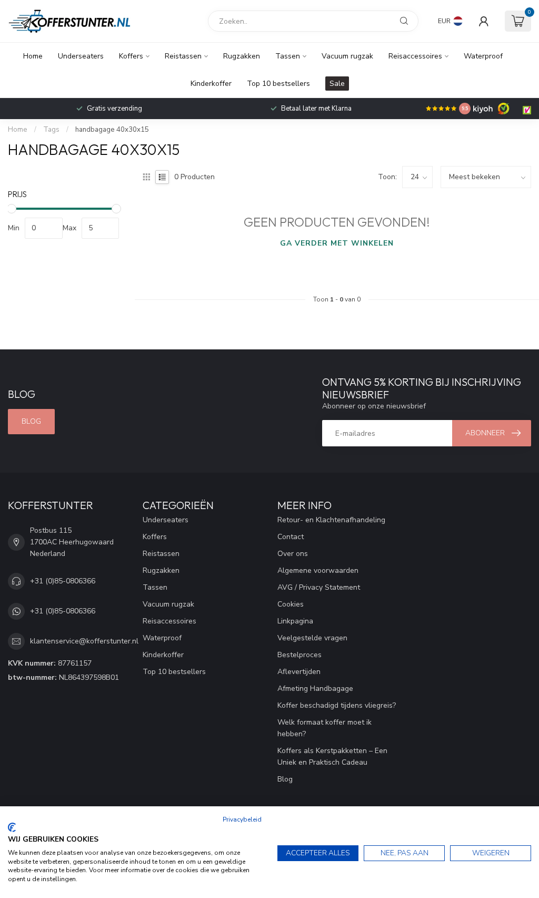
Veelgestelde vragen (312, 638)
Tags (51, 129)
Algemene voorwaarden (317, 570)
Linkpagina (295, 621)
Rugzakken (241, 56)
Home (33, 56)
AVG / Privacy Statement (318, 587)
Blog (31, 421)
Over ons (292, 554)
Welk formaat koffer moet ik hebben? (324, 728)
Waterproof (483, 56)
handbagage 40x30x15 (112, 129)
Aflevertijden (299, 672)
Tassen (287, 56)
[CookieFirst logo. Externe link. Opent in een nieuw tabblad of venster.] (12, 827)
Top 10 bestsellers (278, 84)
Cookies (290, 604)
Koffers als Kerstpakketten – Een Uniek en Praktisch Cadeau (332, 756)
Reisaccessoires (415, 56)
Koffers (131, 56)
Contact (290, 537)
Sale (337, 84)
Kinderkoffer (211, 84)
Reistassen (183, 56)
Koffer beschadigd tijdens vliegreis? (336, 705)
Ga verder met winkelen (337, 243)
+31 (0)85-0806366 (62, 581)
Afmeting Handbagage (315, 689)
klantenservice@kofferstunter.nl (84, 641)
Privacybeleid (242, 819)
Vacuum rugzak (347, 56)
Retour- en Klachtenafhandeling (331, 520)
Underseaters (81, 56)
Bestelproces (299, 655)
